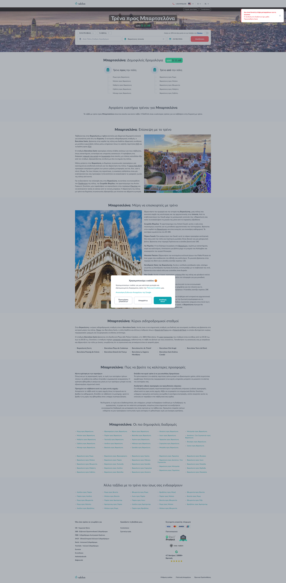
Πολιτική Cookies (154, 288)
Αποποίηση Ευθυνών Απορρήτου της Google (133, 292)
